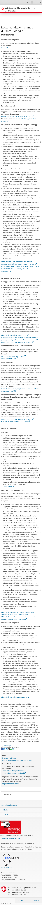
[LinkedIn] (7, 749)
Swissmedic (5, 271)
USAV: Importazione (8, 358)
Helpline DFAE (6, 868)
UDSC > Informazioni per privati (12, 356)
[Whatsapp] (11, 749)
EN (40, 2)
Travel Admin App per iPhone (12, 771)
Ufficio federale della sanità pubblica (14, 697)
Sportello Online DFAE (9, 805)
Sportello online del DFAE (11, 838)
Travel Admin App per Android (13, 773)
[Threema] (9, 749)
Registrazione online (9, 784)
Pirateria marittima (9, 758)
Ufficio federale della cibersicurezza (13, 335)
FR (36, 2)
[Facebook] (2, 749)
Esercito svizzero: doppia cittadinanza (14, 421)
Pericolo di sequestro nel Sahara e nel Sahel (17, 760)
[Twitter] (4, 749)
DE (28, 2)
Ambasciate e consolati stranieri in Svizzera (16, 116)
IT (31, 2)
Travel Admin (5, 48)
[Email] (13, 749)
